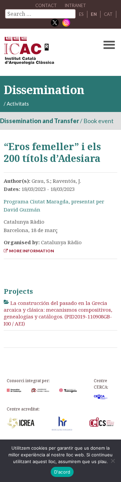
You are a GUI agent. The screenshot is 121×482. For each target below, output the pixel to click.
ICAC (48, 52)
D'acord (62, 472)
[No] (112, 460)
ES (81, 14)
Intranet (75, 5)
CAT (108, 14)
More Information (31, 250)
